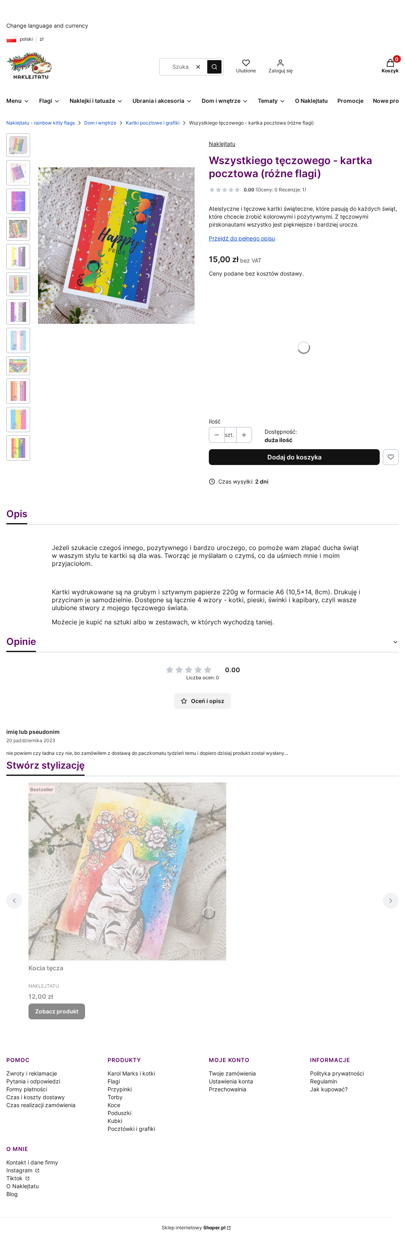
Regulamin (323, 1081)
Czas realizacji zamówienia (41, 1105)
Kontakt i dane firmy (32, 1162)
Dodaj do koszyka (294, 457)
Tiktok (15, 1178)
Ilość (215, 421)
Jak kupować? (329, 1089)
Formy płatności (26, 1089)
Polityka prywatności (337, 1073)
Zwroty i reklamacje (31, 1073)
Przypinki (120, 1089)
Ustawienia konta (231, 1081)
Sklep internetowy (193, 1227)
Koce (114, 1105)
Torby (115, 1097)
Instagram (20, 1170)
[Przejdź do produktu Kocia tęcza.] (127, 871)
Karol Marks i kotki (131, 1073)
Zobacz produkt (56, 1011)
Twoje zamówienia (232, 1073)
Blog (12, 1194)
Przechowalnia (227, 1089)
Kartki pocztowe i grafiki (153, 123)
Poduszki (119, 1112)
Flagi (114, 1081)
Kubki (115, 1120)
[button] (214, 67)
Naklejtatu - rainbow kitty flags (40, 123)
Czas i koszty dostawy (35, 1097)
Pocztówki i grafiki (131, 1128)
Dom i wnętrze (100, 123)
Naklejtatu (222, 143)
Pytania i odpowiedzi (33, 1081)
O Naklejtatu (22, 1186)
